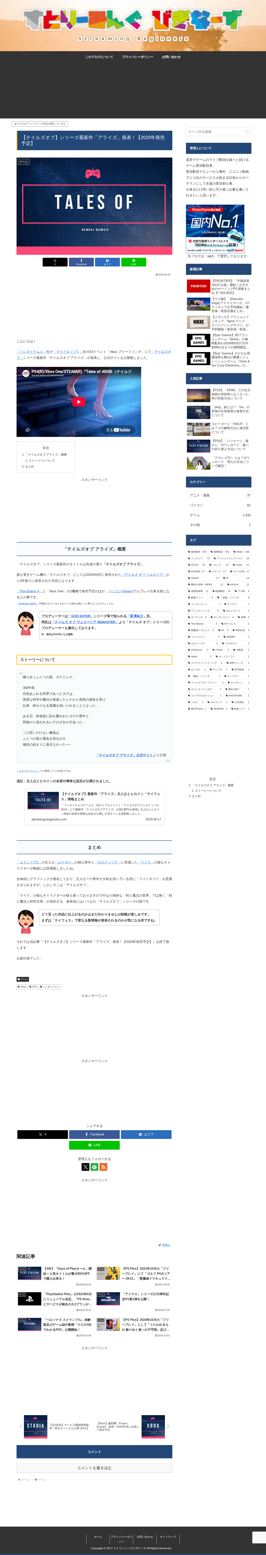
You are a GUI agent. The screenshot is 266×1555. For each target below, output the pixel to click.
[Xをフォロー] (85, 1167)
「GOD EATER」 (81, 616)
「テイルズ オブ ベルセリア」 (143, 575)
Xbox (23, 986)
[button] (247, 132)
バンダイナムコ (51, 986)
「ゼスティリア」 (107, 862)
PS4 (34, 986)
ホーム (98, 1536)
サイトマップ (168, 1536)
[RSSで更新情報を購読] (103, 1167)
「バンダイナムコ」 (31, 352)
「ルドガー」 (65, 862)
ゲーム (24, 979)
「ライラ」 (145, 862)
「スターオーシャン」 (28, 771)
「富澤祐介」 (137, 616)
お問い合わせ (145, 1536)
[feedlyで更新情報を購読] (94, 1167)
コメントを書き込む (94, 1468)
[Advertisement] (133, 91)
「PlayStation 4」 (29, 591)
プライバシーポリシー (121, 1539)
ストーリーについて (42, 460)
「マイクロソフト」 (68, 352)
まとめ (29, 466)
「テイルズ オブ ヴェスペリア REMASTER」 (85, 622)
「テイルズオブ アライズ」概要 (47, 454)
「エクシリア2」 (29, 862)
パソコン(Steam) (120, 591)
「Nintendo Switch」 (28, 603)
